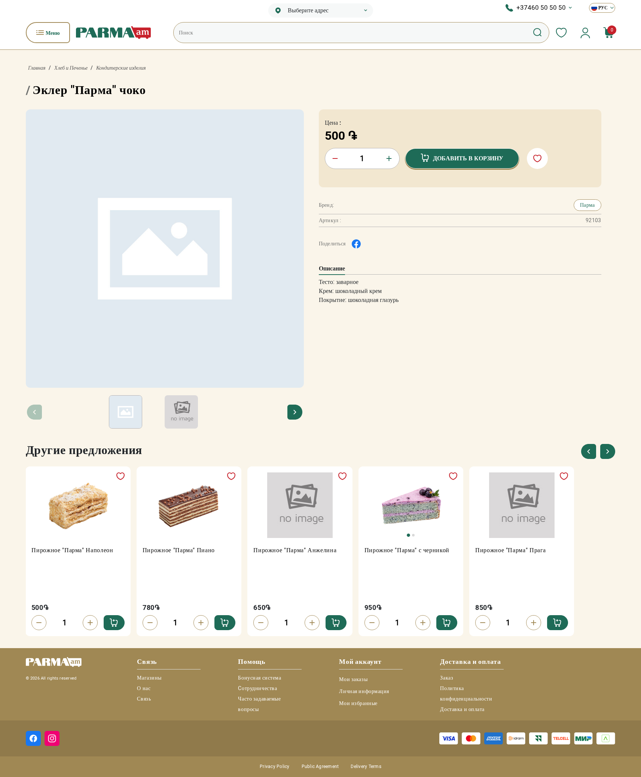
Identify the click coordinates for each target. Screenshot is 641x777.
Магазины (149, 678)
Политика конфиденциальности (466, 693)
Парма (587, 205)
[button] (295, 412)
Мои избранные (358, 703)
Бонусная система (259, 678)
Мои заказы (353, 679)
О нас (143, 688)
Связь (144, 699)
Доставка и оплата (462, 709)
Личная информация (364, 691)
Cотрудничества (257, 688)
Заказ (446, 678)
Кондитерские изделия (121, 68)
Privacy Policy (274, 766)
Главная (37, 68)
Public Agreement (320, 766)
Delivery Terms (366, 766)
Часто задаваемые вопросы (259, 704)
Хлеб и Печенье (71, 68)
